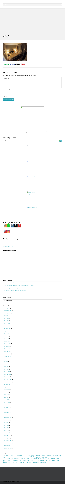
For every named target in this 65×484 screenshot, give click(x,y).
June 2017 (6, 364)
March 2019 (7, 323)
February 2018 (7, 343)
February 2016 (7, 404)
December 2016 (7, 379)
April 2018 (6, 338)
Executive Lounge (29, 458)
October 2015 (7, 415)
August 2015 (7, 420)
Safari (15, 463)
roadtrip (50, 460)
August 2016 (7, 389)
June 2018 (6, 333)
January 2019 (7, 325)
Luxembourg (42, 460)
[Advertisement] (32, 20)
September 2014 (8, 448)
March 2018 (7, 341)
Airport (6, 455)
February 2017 (7, 374)
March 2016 (7, 402)
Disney (12, 458)
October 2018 (7, 328)
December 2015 (7, 410)
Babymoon (26, 455)
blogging (31, 456)
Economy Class (18, 458)
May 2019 (6, 320)
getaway (7, 460)
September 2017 (7, 356)
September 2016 (8, 387)
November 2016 (7, 381)
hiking (26, 460)
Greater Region (18, 460)
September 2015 (8, 417)
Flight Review (54, 458)
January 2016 (7, 407)
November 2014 (7, 443)
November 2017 (7, 351)
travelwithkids (24, 462)
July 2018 (6, 331)
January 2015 (7, 438)
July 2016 (6, 392)
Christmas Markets (51, 456)
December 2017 (7, 348)
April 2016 (6, 399)
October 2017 (7, 353)
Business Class (39, 456)
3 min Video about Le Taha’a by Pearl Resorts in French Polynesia (19, 285)
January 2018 (7, 346)
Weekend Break (39, 462)
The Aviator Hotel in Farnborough (12, 293)
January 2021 (7, 308)
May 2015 (6, 427)
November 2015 (7, 412)
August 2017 (7, 359)
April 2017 (6, 369)
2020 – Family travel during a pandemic (13, 282)
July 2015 (6, 422)
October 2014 (7, 445)
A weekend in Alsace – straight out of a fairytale (15, 290)
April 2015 (6, 430)
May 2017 (6, 366)
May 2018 (6, 336)
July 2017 (6, 361)
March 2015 (7, 432)
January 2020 (7, 313)
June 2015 (6, 425)
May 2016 (6, 397)
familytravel (42, 457)
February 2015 (7, 435)
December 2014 (7, 440)
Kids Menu (32, 460)
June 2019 (6, 318)
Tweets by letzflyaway (8, 246)
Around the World (17, 455)
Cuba (8, 458)
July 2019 (6, 315)
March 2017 (7, 371)
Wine (48, 463)
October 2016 (7, 384)
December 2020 (8, 310)
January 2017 (7, 376)
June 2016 (6, 394)
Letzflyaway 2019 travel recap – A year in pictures (15, 288)
